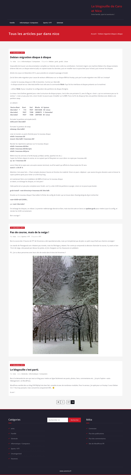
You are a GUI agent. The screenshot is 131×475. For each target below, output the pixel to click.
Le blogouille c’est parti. (24, 369)
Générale (60, 23)
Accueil (93, 34)
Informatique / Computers (29, 23)
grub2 (61, 61)
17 (68, 402)
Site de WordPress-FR (96, 444)
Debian (51, 61)
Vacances (14, 459)
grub (56, 61)
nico (14, 61)
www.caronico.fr (65, 471)
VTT (40, 237)
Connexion (92, 428)
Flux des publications (96, 433)
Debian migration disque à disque (110, 34)
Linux (66, 61)
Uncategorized (16, 454)
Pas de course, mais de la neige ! (29, 232)
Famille (12, 23)
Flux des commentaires (97, 439)
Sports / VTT (47, 23)
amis (12, 428)
